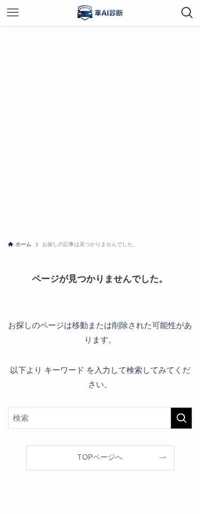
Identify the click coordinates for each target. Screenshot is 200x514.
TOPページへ (100, 457)
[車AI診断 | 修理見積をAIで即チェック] (100, 13)
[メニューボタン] (13, 13)
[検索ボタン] (187, 13)
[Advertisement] (100, 131)
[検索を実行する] (181, 418)
